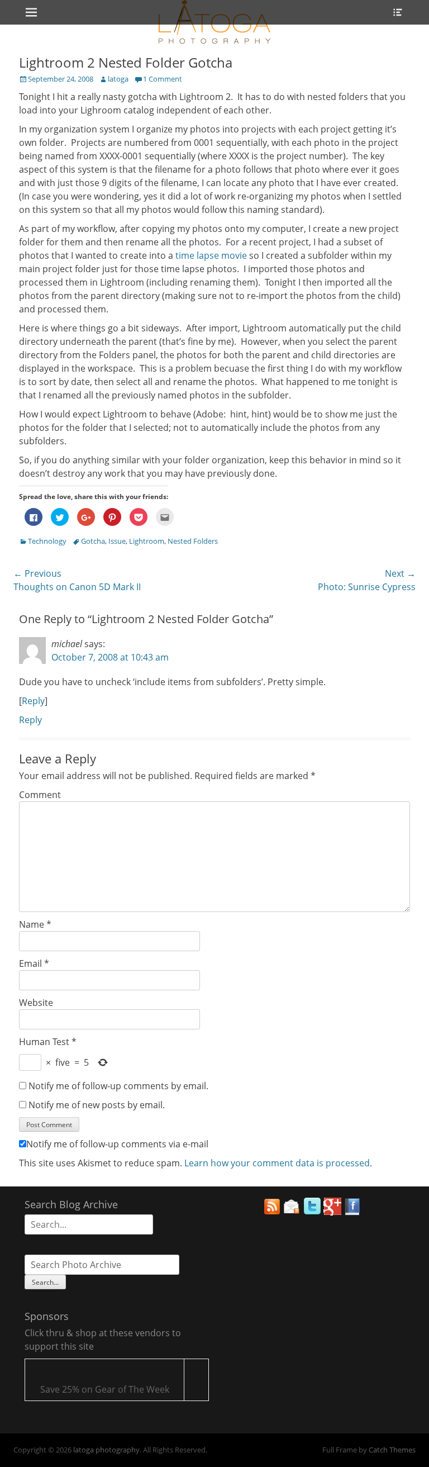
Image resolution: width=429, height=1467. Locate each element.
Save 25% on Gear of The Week (104, 1389)
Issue (117, 541)
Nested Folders (193, 541)
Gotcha (93, 541)
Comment (40, 795)
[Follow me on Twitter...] (312, 1212)
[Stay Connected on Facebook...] (352, 1212)
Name (35, 924)
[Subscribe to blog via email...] (292, 1212)
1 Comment (162, 79)
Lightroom (146, 541)
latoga (118, 79)
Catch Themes (392, 1450)
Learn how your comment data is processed (277, 1163)
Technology (47, 541)
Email (34, 963)
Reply (33, 701)
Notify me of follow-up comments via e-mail (117, 1144)
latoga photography (106, 1450)
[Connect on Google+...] (332, 1212)
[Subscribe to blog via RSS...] (272, 1212)
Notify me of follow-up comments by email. (118, 1086)
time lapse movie (211, 255)
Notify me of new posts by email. (96, 1105)
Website (36, 1002)
